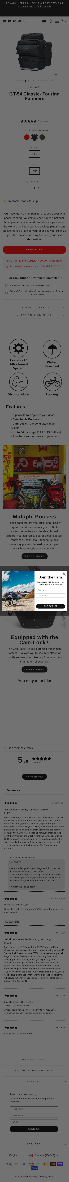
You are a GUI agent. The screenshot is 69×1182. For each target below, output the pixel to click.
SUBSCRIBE (51, 606)
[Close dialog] (64, 574)
